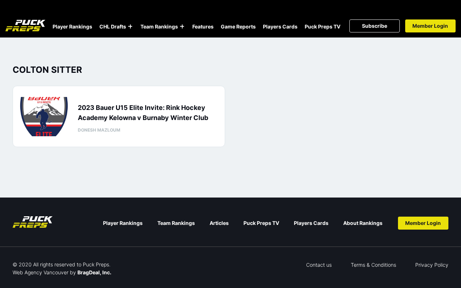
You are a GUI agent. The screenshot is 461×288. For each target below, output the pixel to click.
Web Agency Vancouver (40, 272)
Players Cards (280, 26)
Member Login (430, 26)
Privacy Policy (431, 265)
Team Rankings (159, 26)
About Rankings (362, 223)
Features (203, 26)
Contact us (319, 265)
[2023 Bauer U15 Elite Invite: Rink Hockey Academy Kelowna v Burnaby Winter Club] (44, 116)
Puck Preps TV (322, 26)
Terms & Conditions (373, 265)
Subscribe (374, 26)
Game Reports (238, 26)
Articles (219, 223)
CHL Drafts (112, 26)
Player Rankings (72, 26)
